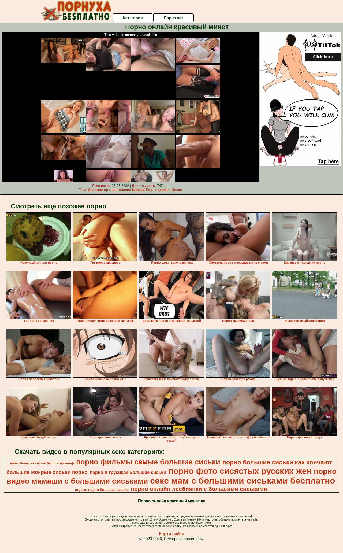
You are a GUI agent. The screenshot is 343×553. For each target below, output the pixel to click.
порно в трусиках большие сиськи (128, 472)
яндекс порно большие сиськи (102, 490)
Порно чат (173, 18)
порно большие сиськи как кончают (277, 462)
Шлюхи (138, 190)
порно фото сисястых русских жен (240, 470)
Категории (133, 18)
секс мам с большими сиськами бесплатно (242, 480)
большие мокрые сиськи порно (47, 472)
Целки (177, 190)
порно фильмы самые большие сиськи (148, 462)
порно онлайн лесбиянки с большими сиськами (199, 489)
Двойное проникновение (109, 190)
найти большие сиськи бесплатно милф (42, 463)
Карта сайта (171, 534)
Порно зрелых (158, 190)
